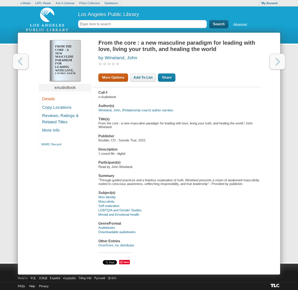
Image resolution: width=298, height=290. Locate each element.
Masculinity (106, 201)
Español (55, 278)
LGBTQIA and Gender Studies (120, 210)
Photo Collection (89, 3)
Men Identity (107, 197)
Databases (111, 3)
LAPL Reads (43, 3)
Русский (99, 278)
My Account (269, 3)
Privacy (44, 286)
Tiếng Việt (85, 278)
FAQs (21, 286)
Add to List (143, 77)
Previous (21, 62)
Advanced (240, 24)
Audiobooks (106, 227)
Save (126, 262)
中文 (33, 278)
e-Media (26, 3)
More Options (113, 77)
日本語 (43, 278)
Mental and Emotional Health (118, 214)
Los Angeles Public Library (108, 14)
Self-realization (108, 206)
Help (32, 286)
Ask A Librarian (65, 3)
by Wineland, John (117, 57)
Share (167, 77)
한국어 (112, 278)
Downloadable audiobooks (117, 232)
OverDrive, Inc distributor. (116, 245)
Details (48, 99)
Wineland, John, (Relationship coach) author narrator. (136, 110)
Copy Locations (57, 107)
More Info (51, 130)
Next (277, 62)
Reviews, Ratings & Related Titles (60, 118)
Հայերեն (69, 278)
